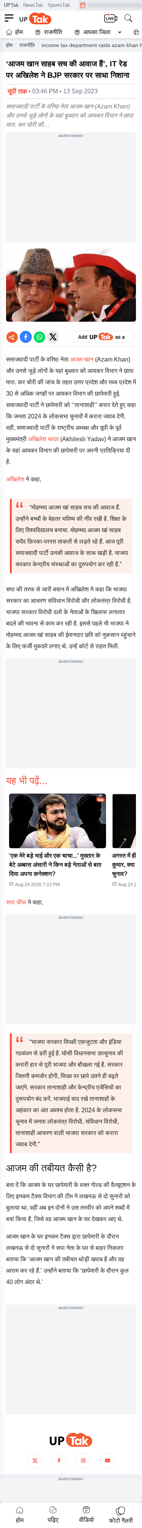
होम (19, 32)
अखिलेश (15, 479)
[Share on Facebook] (26, 337)
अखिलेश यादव (43, 439)
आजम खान (82, 359)
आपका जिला (97, 32)
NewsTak (33, 5)
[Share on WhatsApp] (39, 337)
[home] (71, 1440)
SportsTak (59, 5)
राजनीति (53, 32)
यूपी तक (17, 91)
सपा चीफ (16, 902)
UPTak (11, 5)
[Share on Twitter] (53, 337)
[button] (96, 32)
